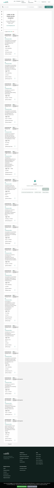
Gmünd (7, 263)
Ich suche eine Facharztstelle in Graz (27, 192)
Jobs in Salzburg (39, 460)
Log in (49, 1)
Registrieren (44, 1)
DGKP (4, 468)
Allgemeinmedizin (6, 477)
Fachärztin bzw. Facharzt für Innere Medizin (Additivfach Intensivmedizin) (8, 35)
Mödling (7, 218)
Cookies (10, 483)
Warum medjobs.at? (23, 454)
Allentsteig (9, 48)
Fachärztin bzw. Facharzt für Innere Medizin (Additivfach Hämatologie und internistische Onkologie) (8, 60)
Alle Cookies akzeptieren (21, 486)
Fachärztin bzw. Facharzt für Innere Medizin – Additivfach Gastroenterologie (8, 105)
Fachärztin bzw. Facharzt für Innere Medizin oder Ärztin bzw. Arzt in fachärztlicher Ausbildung (8, 180)
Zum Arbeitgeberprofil (10, 25)
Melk (12, 168)
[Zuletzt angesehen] (39, 2)
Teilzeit (7, 170)
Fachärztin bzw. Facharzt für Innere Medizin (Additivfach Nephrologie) (8, 271)
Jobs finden (45, 189)
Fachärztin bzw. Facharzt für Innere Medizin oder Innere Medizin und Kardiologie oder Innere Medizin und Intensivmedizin (8, 296)
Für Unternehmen (30, 2)
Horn (7, 48)
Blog (35, 1)
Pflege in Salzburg (45, 192)
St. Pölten (7, 142)
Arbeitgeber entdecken (24, 458)
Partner (21, 460)
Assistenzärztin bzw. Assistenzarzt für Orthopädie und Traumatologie (8, 399)
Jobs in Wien (38, 454)
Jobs (15, 1)
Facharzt (5, 472)
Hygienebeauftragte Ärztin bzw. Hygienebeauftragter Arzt (8, 152)
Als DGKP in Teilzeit (38, 192)
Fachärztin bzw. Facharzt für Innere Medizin (8, 84)
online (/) (11, 31)
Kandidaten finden (23, 468)
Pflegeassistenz (6, 470)
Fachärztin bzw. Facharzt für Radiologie (8, 128)
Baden (7, 97)
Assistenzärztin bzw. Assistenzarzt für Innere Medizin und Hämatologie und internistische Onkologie (8, 420)
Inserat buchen (22, 470)
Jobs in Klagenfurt (39, 463)
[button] (1, 12)
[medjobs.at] (7, 2)
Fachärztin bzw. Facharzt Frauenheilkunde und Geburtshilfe (8, 204)
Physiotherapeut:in (6, 475)
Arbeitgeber (18, 1)
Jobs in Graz (38, 456)
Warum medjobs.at (23, 2)
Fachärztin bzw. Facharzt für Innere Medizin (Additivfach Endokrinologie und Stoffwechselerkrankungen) (8, 352)
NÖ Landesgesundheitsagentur (8, 38)
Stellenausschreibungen (24, 456)
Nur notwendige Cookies (32, 486)
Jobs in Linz (38, 458)
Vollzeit (7, 50)
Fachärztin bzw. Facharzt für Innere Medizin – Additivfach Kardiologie (8, 226)
